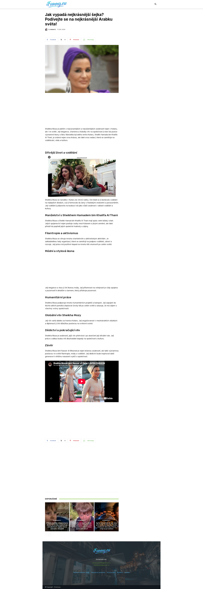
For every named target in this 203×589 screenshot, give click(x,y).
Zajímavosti (57, 520)
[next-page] (49, 534)
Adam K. (53, 29)
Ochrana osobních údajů (81, 572)
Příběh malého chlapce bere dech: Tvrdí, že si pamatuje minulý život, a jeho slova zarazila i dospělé (57, 526)
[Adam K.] (46, 29)
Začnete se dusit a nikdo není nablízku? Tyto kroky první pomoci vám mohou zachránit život (82, 526)
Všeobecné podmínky (98, 572)
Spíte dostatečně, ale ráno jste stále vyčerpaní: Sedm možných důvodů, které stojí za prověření (106, 526)
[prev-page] (46, 534)
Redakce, (120, 572)
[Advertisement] (82, 110)
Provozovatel (111, 572)
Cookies (127, 572)
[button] (155, 4)
